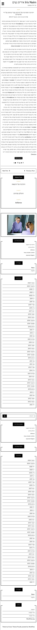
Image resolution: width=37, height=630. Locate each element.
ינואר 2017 (31, 311)
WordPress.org (30, 619)
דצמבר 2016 (31, 314)
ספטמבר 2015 (30, 354)
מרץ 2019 (31, 308)
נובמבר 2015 (31, 348)
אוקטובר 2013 (30, 383)
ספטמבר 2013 (30, 386)
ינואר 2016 (31, 342)
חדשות (18, 9)
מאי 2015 (32, 361)
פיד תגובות (31, 615)
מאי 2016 (32, 336)
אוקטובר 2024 (30, 286)
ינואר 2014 (31, 376)
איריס (25, 17)
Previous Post (30, 171)
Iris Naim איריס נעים (24, 2)
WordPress (32, 627)
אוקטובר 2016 (30, 320)
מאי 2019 (32, 301)
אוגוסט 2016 (31, 326)
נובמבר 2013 (31, 380)
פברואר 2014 (31, 373)
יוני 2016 (32, 333)
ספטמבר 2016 (30, 323)
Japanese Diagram (30, 255)
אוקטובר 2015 (30, 351)
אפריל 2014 (31, 367)
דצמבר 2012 (31, 398)
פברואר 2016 (31, 339)
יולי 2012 (32, 404)
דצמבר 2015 (31, 345)
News (32, 267)
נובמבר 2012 (31, 401)
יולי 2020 (31, 289)
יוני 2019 (32, 298)
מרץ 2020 (31, 295)
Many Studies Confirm (29, 252)
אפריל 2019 (31, 304)
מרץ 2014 (31, 370)
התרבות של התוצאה (18, 184)
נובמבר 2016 (31, 317)
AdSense (18, 203)
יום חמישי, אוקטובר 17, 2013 (15, 17)
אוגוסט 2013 (31, 389)
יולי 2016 (32, 330)
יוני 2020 (32, 292)
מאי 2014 (32, 364)
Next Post (5, 171)
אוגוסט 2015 (31, 358)
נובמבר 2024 (31, 283)
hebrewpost (18, 158)
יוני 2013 (32, 392)
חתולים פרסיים (19, 193)
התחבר (32, 609)
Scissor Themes (12, 627)
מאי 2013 (32, 395)
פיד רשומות (31, 612)
